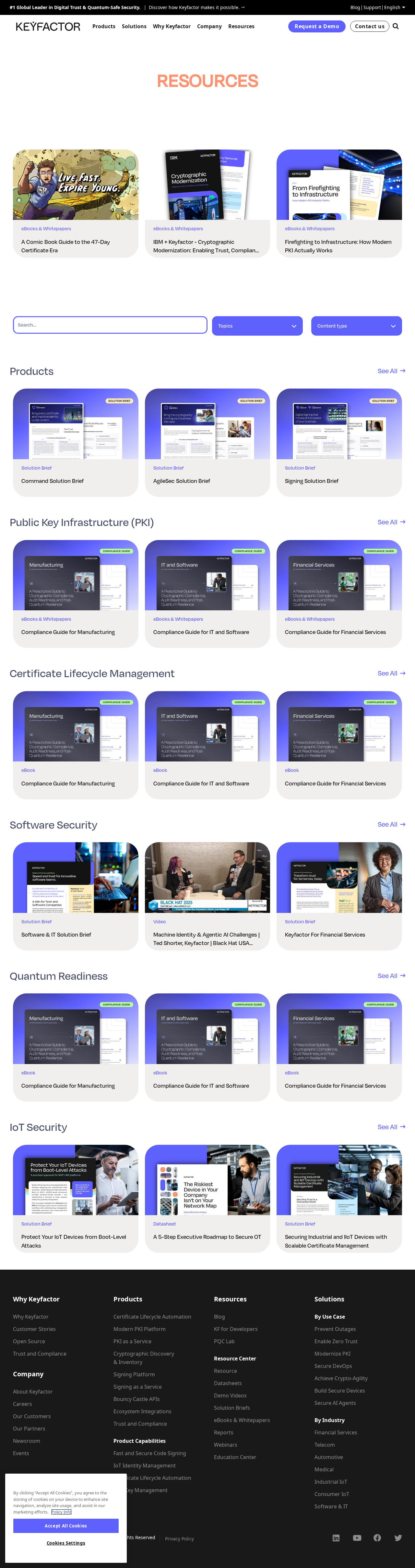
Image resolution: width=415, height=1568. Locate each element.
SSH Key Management (140, 1490)
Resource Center (235, 1358)
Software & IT (331, 1506)
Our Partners (29, 1428)
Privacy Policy (179, 1539)
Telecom (324, 1444)
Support (372, 7)
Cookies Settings (66, 1543)
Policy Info (61, 1512)
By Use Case (329, 1316)
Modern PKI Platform (139, 1329)
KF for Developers (236, 1329)
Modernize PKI (332, 1353)
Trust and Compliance (39, 1353)
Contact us (370, 26)
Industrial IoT (330, 1481)
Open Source (29, 1341)
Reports (223, 1432)
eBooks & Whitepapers (242, 1420)
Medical (324, 1469)
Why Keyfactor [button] (172, 26)
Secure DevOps (333, 1366)
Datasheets (228, 1383)
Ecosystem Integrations (142, 1411)
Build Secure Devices (339, 1390)
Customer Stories (34, 1329)
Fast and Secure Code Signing (149, 1453)
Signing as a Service (137, 1386)
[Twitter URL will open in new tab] (398, 1538)
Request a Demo (317, 26)
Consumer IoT (331, 1494)
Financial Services (335, 1432)
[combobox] (257, 329)
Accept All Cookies (66, 1526)
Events (21, 1453)
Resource (225, 1370)
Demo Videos (230, 1395)
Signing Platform (134, 1374)
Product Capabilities (139, 1440)
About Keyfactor (33, 1391)
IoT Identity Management (144, 1465)
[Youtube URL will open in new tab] (357, 1538)
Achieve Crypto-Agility (341, 1378)
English (392, 7)
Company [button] (209, 26)
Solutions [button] (134, 26)
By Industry (329, 1420)
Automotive (328, 1457)
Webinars (225, 1444)
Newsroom (26, 1440)
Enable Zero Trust (336, 1341)
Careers (22, 1403)
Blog (355, 7)
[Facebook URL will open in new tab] (377, 1538)
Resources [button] (241, 26)
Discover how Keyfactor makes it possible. (192, 7)
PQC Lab (224, 1341)
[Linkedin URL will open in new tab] (336, 1538)
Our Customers (32, 1416)
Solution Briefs (232, 1407)
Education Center (235, 1457)
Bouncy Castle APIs (136, 1399)
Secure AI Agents (335, 1402)
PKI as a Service (132, 1341)
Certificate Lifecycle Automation (152, 1316)
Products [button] (103, 26)
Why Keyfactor (31, 1316)
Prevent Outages (335, 1329)
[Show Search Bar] (396, 26)
